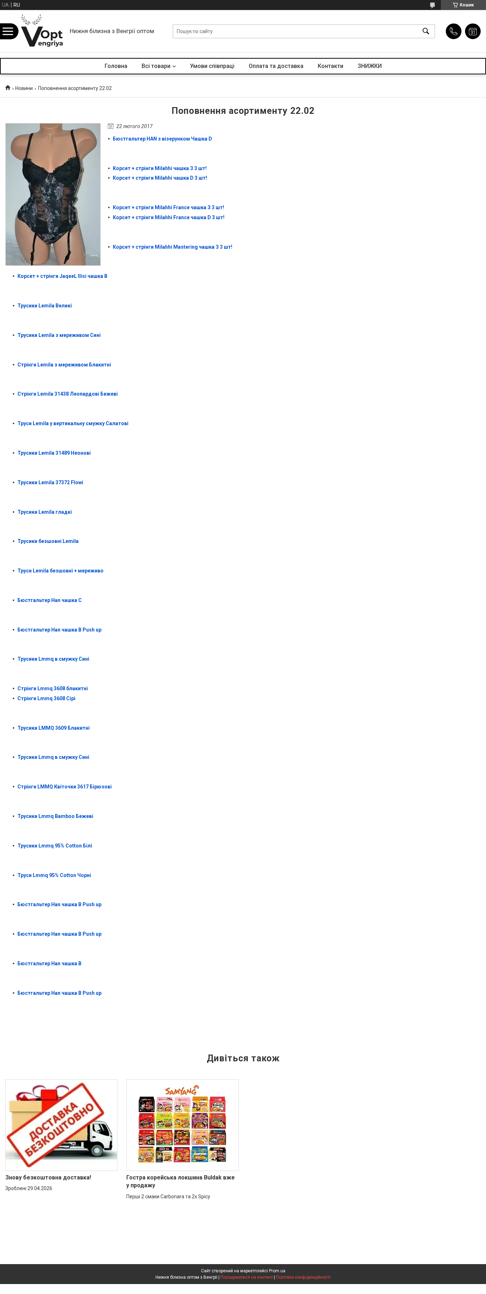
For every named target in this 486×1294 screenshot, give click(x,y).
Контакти (330, 66)
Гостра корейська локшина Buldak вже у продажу (180, 1181)
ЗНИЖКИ (370, 66)
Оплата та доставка (276, 66)
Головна (116, 66)
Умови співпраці (212, 66)
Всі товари (156, 66)
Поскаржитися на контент (247, 1277)
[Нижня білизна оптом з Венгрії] (42, 31)
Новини (24, 88)
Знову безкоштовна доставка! (48, 1177)
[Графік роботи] (473, 31)
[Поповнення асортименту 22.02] (53, 194)
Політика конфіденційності (303, 1277)
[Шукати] (425, 31)
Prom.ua (277, 1270)
